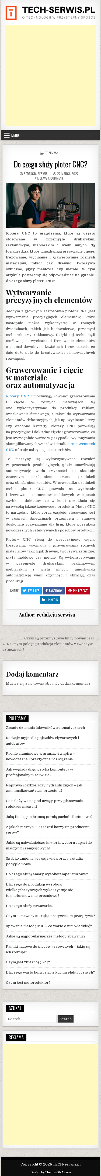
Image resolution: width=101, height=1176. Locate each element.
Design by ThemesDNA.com (50, 1172)
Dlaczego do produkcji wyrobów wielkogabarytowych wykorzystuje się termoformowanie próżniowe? (39, 890)
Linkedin (52, 599)
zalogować (34, 683)
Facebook (55, 590)
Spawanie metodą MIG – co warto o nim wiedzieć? (49, 926)
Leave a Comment (52, 178)
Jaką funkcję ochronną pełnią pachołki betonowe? (49, 817)
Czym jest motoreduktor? (28, 983)
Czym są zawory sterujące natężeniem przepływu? (50, 916)
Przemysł (51, 152)
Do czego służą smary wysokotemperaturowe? (47, 874)
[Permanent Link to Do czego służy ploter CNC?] (50, 205)
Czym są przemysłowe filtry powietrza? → (61, 638)
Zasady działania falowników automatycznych (45, 728)
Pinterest (80, 590)
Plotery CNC (17, 396)
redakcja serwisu (37, 173)
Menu (15, 135)
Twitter (33, 590)
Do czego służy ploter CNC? (51, 164)
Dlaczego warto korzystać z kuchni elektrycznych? (50, 972)
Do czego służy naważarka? (30, 906)
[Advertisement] (50, 75)
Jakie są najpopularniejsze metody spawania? (45, 936)
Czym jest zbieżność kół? (28, 962)
